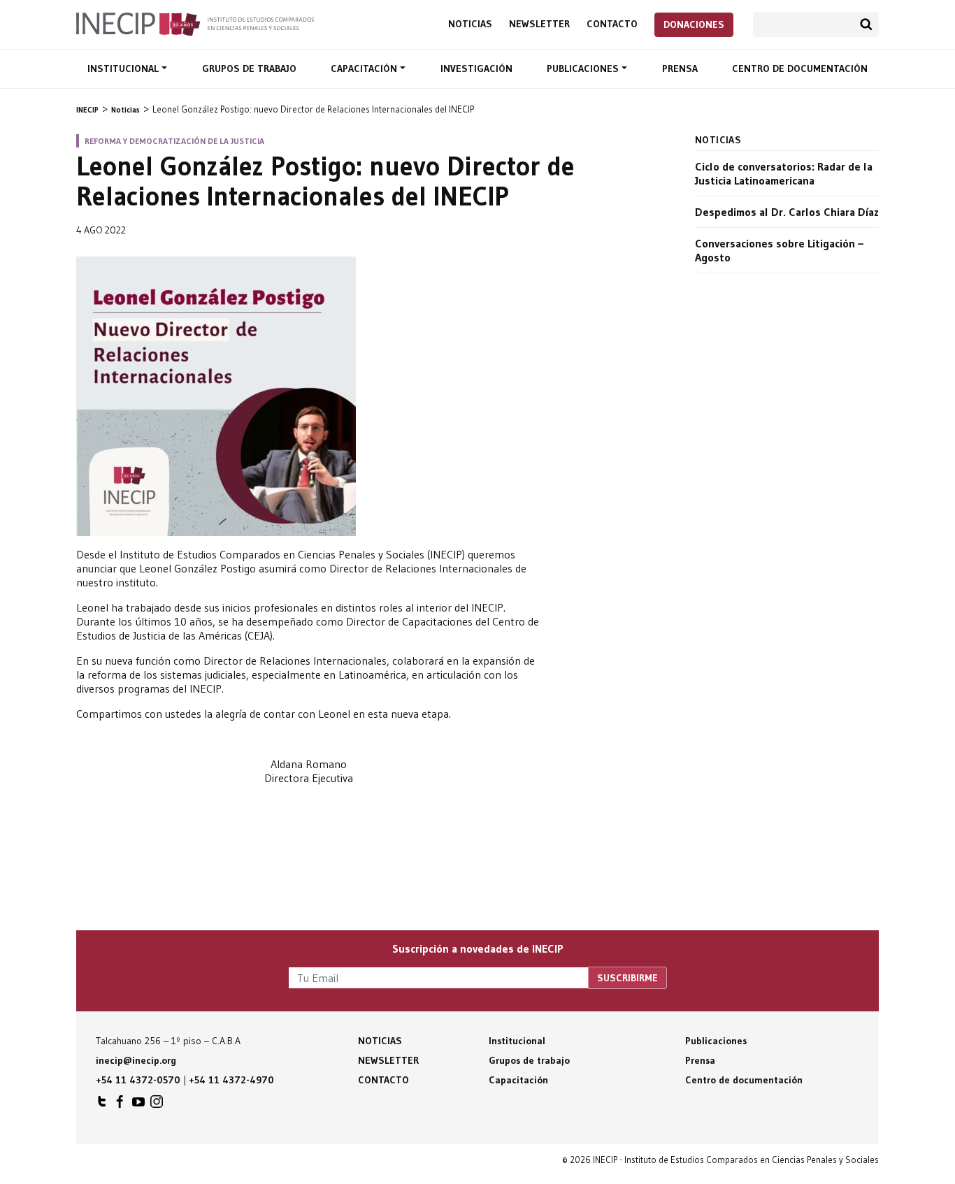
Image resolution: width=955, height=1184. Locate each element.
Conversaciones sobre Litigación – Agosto (779, 250)
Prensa (680, 68)
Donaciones (693, 24)
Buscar (866, 24)
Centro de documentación (800, 68)
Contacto (612, 24)
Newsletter (539, 24)
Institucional (124, 68)
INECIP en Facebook (120, 1105)
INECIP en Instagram (156, 1105)
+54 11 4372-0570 (138, 1080)
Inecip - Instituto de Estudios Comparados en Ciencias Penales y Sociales (195, 23)
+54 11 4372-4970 (231, 1080)
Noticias (470, 24)
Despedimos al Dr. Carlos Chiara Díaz (787, 212)
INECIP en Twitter (102, 1105)
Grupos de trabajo (249, 68)
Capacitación (365, 68)
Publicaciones (584, 68)
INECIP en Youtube (138, 1105)
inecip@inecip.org (136, 1060)
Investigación (476, 68)
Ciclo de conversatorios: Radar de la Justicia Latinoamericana (784, 173)
